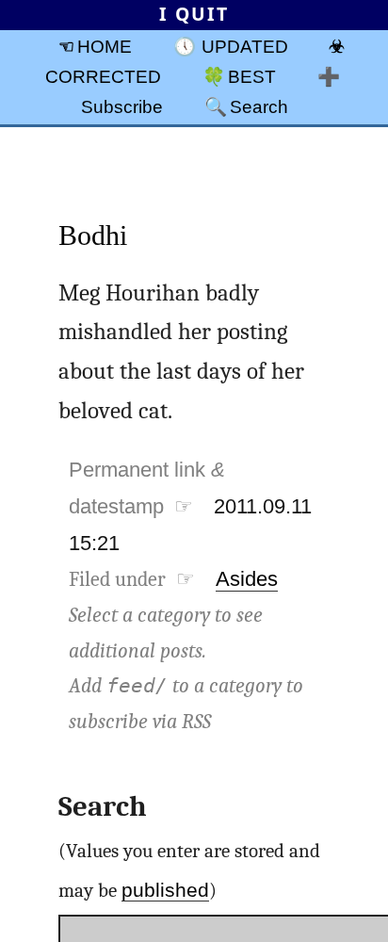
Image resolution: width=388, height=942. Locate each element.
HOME (104, 46)
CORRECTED (103, 76)
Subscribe (122, 106)
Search (259, 106)
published (165, 890)
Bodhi (92, 235)
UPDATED (245, 46)
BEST (252, 76)
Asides (247, 579)
